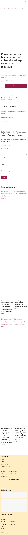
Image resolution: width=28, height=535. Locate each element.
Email (3, 164)
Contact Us (3, 469)
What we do (4, 476)
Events (2, 461)
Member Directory (5, 466)
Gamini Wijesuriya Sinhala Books (13, 9)
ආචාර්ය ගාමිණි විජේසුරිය (8, 97)
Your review (4, 148)
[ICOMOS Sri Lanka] (5, 2)
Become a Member (5, 464)
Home (2, 9)
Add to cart (16, 86)
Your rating (4, 145)
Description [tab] (4, 106)
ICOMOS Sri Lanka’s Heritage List (9, 471)
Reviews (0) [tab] (13, 106)
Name (3, 157)
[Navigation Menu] (25, 2)
